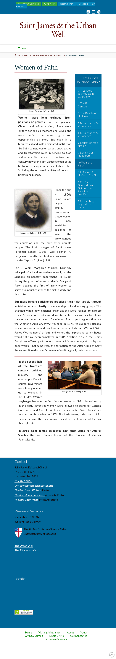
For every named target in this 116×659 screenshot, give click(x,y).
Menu (24, 48)
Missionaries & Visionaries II (88, 134)
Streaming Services (28, 3)
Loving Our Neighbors (85, 154)
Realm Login (66, 3)
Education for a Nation (88, 144)
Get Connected (78, 635)
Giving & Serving (34, 635)
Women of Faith (85, 164)
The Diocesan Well (25, 550)
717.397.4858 (23, 481)
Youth (84, 632)
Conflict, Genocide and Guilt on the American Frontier (86, 188)
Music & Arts (56, 635)
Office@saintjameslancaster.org (33, 485)
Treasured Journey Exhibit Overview (87, 93)
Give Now (49, 3)
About (70, 632)
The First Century (84, 105)
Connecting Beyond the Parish (86, 204)
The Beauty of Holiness (87, 115)
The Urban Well (23, 545)
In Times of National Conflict (88, 174)
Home (28, 632)
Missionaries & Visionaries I (88, 124)
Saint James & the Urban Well (58, 29)
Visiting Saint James (49, 632)
